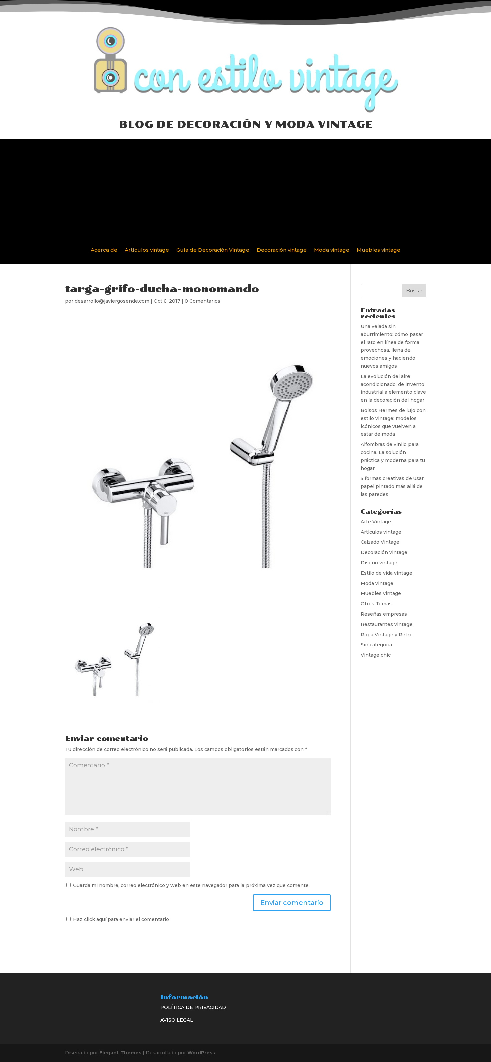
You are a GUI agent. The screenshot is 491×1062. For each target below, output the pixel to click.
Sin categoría (376, 645)
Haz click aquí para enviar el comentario (120, 919)
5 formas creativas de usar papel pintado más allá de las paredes (392, 486)
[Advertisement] (245, 186)
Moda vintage (331, 250)
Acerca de (104, 250)
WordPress (201, 1053)
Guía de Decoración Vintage (212, 250)
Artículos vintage (147, 250)
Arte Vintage (376, 522)
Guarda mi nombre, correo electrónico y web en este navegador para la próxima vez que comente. (191, 885)
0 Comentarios (202, 301)
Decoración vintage (282, 250)
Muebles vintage (378, 250)
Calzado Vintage (380, 542)
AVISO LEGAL (176, 1020)
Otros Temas (376, 604)
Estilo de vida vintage (386, 573)
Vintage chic (376, 655)
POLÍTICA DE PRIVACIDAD (193, 1007)
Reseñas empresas (384, 614)
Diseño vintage (379, 563)
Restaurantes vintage (387, 624)
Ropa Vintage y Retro (387, 635)
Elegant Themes (120, 1053)
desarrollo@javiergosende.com (112, 301)
